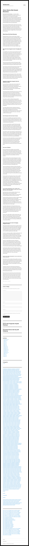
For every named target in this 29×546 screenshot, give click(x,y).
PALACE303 (14, 449)
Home (4, 539)
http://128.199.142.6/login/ (7, 529)
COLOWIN (11, 380)
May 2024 (5, 343)
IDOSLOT (4, 423)
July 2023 (5, 354)
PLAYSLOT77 (5, 457)
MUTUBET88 (5, 440)
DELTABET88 (15, 389)
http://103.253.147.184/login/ (15, 531)
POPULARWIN (9, 459)
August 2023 (5, 353)
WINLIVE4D (18, 483)
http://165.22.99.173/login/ (7, 511)
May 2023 (5, 356)
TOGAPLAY (11, 481)
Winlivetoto (6, 4)
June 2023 (5, 355)
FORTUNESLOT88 (5, 406)
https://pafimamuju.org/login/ (16, 516)
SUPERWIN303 (8, 476)
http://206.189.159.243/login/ (7, 512)
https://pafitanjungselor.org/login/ (8, 524)
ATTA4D (11, 373)
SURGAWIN (4, 479)
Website (4, 309)
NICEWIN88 (8, 443)
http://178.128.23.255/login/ (7, 534)
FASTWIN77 (8, 398)
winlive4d (4, 499)
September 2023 (6, 352)
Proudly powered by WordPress (10, 543)
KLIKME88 (7, 426)
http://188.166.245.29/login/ (7, 515)
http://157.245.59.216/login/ (7, 510)
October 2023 (6, 351)
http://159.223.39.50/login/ (7, 513)
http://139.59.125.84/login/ (7, 532)
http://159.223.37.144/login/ (15, 513)
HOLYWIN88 (17, 416)
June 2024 (5, 342)
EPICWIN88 (16, 395)
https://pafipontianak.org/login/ (8, 527)
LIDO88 (18, 428)
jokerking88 (14, 503)
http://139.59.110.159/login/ (15, 532)
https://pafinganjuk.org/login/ (7, 528)
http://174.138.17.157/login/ (15, 511)
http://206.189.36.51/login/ (7, 516)
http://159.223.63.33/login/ (16, 528)
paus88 (4, 491)
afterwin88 (4, 500)
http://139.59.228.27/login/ (7, 514)
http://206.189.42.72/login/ (16, 530)
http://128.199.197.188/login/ (7, 530)
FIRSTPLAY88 (9, 400)
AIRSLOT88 (4, 371)
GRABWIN (11, 414)
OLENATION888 (5, 446)
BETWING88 (7, 375)
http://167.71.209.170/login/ (7, 531)
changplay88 (5, 495)
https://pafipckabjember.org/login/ (8, 526)
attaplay (4, 501)
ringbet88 (17, 501)
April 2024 (5, 344)
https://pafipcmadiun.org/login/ (8, 523)
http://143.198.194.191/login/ (7, 533)
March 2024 (5, 345)
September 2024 (6, 339)
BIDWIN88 (20, 377)
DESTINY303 (17, 392)
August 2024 (5, 340)
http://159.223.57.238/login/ (16, 533)
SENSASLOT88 (5, 468)
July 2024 (5, 341)
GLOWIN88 (17, 411)
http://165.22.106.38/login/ (15, 514)
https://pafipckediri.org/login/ (7, 517)
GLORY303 (15, 409)
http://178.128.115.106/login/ (16, 512)
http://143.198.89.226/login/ (16, 515)
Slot (4, 363)
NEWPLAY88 (13, 440)
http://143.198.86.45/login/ (16, 510)
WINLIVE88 (12, 485)
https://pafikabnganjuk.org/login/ (8, 525)
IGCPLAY (10, 424)
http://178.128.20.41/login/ (15, 529)
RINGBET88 (17, 465)
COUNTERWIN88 (14, 383)
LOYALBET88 (12, 430)
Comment (4, 290)
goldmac (4, 497)
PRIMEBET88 (14, 462)
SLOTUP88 (4, 474)
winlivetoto (5, 281)
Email (4, 305)
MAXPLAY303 (13, 433)
